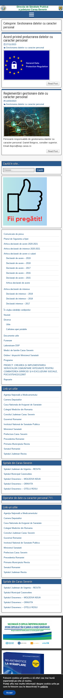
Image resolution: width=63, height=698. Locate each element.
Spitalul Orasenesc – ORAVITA (18, 484)
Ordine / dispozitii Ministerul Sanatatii (21, 355)
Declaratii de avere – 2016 (18, 273)
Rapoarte (8, 379)
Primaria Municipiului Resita (17, 444)
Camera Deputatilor (13, 399)
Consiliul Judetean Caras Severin (19, 414)
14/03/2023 (11, 101)
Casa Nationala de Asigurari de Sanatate (23, 404)
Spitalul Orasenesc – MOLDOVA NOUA (22, 479)
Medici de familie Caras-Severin (18, 350)
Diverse (7, 320)
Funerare (8, 340)
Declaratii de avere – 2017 (18, 268)
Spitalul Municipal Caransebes (18, 474)
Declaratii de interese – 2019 (19, 294)
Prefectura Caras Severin (15, 434)
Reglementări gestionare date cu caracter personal (25, 95)
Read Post (53, 83)
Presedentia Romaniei (14, 439)
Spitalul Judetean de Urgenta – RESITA (22, 469)
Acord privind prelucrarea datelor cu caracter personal (28, 38)
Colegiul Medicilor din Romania (18, 409)
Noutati (7, 315)
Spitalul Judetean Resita (15, 454)
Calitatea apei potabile (16, 329)
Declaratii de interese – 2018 (19, 298)
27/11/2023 (11, 44)
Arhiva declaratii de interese (17, 289)
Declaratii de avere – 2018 (18, 263)
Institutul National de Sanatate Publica (22, 424)
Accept (9, 692)
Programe (8, 360)
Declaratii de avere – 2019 (18, 258)
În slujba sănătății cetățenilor (17, 310)
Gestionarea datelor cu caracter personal (25, 47)
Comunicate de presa (14, 234)
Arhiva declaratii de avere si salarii (20, 253)
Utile (8, 324)
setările (44, 686)
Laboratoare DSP (12, 345)
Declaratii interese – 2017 (18, 303)
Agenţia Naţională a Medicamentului (20, 395)
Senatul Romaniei (12, 449)
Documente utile (11, 335)
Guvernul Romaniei (12, 419)
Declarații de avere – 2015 (18, 278)
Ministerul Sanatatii (13, 429)
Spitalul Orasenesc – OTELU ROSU (20, 489)
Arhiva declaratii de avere (18, 283)
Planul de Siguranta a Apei (16, 239)
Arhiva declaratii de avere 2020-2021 (21, 244)
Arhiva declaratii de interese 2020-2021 (22, 248)
